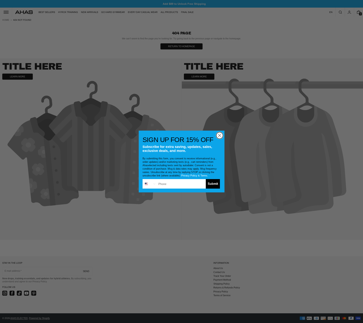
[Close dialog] (219, 135)
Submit (213, 183)
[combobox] (149, 183)
